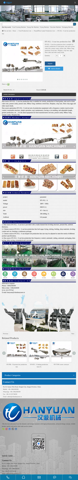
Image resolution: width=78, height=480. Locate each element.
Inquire (50, 63)
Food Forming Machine (19, 27)
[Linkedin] (16, 429)
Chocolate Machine (55, 27)
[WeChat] (3, 429)
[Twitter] (12, 429)
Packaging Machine (67, 27)
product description (9, 94)
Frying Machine (44, 27)
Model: (5, 90)
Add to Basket (55, 68)
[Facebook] (9, 429)
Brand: (38, 90)
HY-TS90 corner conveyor (39, 364)
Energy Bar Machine (33, 27)
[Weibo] (6, 429)
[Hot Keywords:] (74, 24)
